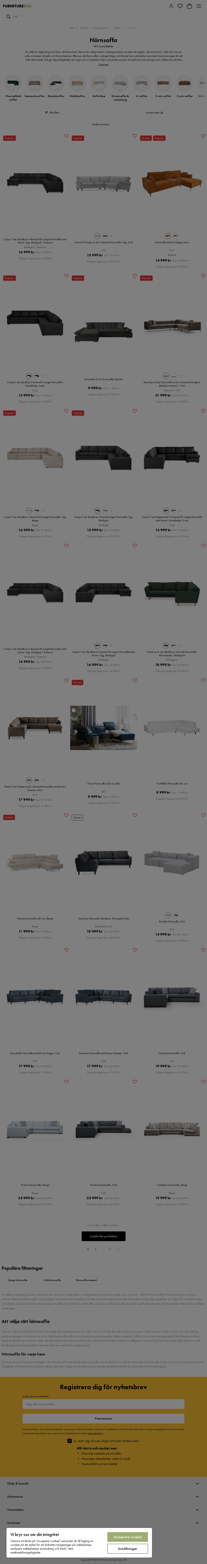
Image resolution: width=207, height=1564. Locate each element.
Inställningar (127, 1548)
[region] (79, 1543)
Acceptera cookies (128, 1537)
